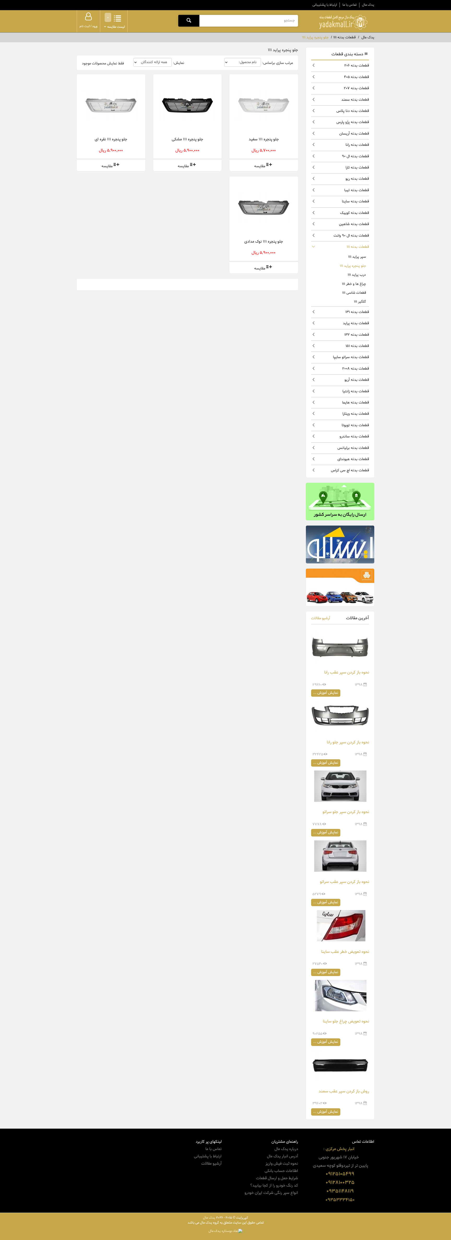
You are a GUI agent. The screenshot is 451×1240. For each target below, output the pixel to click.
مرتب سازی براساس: (277, 63)
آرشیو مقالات (320, 618)
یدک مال (368, 5)
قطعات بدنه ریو (357, 179)
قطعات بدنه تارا (357, 167)
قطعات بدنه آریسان (354, 133)
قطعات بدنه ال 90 (355, 156)
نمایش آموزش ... (325, 693)
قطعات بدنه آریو (357, 380)
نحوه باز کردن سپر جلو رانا (348, 742)
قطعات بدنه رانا (357, 145)
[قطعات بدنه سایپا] (340, 587)
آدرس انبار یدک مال (282, 1156)
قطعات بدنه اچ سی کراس (350, 470)
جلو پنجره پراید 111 (353, 265)
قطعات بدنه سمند (355, 100)
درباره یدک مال (286, 1149)
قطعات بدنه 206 (356, 65)
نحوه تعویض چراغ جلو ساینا (346, 1021)
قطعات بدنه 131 (357, 312)
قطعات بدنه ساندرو (354, 436)
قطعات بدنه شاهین (354, 224)
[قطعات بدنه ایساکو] (340, 544)
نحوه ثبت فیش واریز (281, 1163)
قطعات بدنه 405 (356, 77)
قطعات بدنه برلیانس (353, 448)
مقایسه (259, 166)
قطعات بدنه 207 (356, 88)
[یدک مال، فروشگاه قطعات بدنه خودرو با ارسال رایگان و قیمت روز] (343, 22)
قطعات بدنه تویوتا (355, 425)
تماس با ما (349, 4)
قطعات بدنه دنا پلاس (352, 111)
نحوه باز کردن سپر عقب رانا (346, 672)
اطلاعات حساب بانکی (281, 1171)
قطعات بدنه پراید (356, 323)
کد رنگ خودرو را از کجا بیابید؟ (274, 1185)
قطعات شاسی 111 (354, 292)
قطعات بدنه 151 (357, 346)
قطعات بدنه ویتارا (355, 414)
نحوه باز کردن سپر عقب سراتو (344, 882)
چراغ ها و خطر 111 (354, 283)
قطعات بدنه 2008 (355, 368)
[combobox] (248, 20)
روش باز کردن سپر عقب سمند (344, 1091)
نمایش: (178, 63)
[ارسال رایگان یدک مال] (340, 501)
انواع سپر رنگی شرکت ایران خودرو (271, 1193)
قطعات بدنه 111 (358, 247)
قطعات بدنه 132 (356, 335)
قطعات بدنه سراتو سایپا (351, 357)
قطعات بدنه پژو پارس (352, 122)
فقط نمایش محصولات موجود (103, 63)
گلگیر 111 (360, 301)
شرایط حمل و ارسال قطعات (277, 1178)
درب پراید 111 (357, 274)
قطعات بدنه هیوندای (353, 459)
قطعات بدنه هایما (355, 402)
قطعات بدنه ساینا (355, 201)
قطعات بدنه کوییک (354, 213)
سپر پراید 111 (357, 256)
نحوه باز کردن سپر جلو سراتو (346, 812)
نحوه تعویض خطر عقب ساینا (345, 952)
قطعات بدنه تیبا (356, 190)
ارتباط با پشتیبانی (324, 4)
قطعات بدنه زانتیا (355, 391)
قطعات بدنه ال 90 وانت (351, 235)
